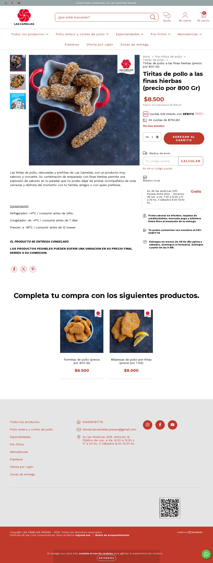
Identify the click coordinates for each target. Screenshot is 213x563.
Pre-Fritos (159, 34)
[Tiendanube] (190, 532)
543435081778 (93, 422)
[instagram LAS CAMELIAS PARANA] (6, 3)
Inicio (146, 56)
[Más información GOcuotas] (199, 114)
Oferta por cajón (100, 44)
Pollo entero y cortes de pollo (81, 34)
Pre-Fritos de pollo (168, 56)
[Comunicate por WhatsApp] (206, 554)
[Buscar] (153, 17)
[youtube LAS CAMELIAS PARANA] (19, 3)
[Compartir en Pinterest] (33, 270)
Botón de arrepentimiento (112, 535)
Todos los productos (28, 34)
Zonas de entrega (134, 44)
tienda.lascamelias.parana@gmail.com (109, 429)
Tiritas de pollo (154, 60)
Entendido (106, 558)
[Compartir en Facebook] (14, 270)
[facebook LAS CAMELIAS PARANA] (13, 3)
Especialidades (128, 34)
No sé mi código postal (157, 168)
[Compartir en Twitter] (24, 270)
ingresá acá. (83, 535)
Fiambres (72, 44)
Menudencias (188, 34)
